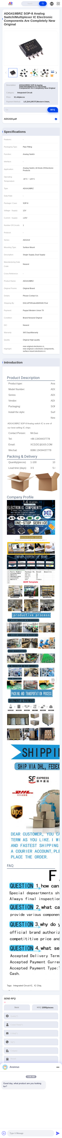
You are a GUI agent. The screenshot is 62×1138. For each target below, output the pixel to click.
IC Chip (37, 985)
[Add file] (4, 1133)
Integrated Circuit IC (22, 985)
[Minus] (58, 1067)
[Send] (57, 1133)
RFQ (52, 110)
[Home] (11, 4)
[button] (56, 72)
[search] (43, 3)
